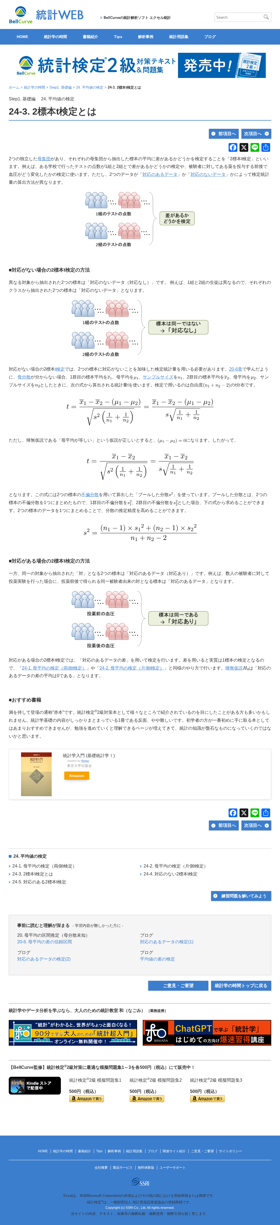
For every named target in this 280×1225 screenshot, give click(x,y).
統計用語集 (178, 36)
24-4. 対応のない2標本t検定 (170, 874)
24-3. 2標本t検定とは (32, 874)
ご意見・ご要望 (178, 985)
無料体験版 (146, 1167)
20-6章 (235, 369)
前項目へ (227, 133)
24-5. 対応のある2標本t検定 (39, 882)
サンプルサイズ (158, 377)
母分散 (24, 377)
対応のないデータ (208, 174)
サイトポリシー (230, 1151)
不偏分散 (90, 494)
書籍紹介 (90, 36)
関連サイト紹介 (174, 1151)
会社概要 (101, 1167)
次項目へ (253, 133)
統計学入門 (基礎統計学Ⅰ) (89, 755)
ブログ (210, 36)
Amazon (76, 775)
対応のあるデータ (159, 174)
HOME (22, 36)
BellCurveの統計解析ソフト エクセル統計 (137, 18)
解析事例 (145, 36)
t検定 (60, 369)
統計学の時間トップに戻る (241, 985)
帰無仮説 (234, 668)
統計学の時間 (55, 36)
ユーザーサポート (172, 1167)
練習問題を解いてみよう (244, 896)
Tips (118, 36)
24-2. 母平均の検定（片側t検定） (132, 668)
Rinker (85, 760)
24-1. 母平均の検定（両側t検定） (54, 668)
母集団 (44, 158)
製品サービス (123, 1167)
